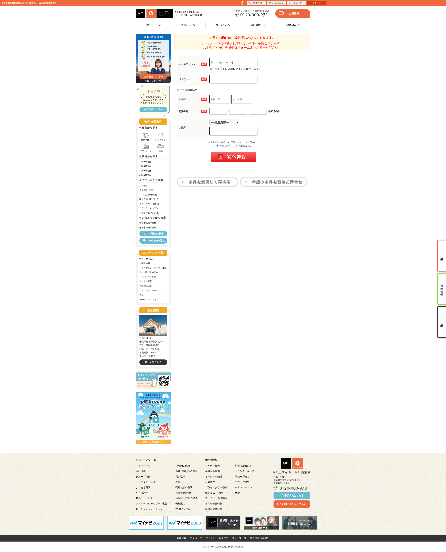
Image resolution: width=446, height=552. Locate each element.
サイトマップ (239, 538)
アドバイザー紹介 (147, 277)
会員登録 (294, 13)
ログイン (210, 538)
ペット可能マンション (149, 213)
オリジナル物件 (213, 476)
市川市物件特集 (213, 503)
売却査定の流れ (184, 492)
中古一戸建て (242, 482)
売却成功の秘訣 (184, 487)
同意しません (244, 146)
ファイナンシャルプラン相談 (153, 268)
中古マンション (243, 487)
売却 (141, 295)
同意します (224, 146)
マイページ (196, 538)
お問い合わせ (292, 25)
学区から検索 (157, 233)
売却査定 (180, 503)
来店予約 (297, 3)
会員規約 (223, 538)
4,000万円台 (145, 175)
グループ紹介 (143, 476)
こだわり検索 (212, 465)
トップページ (143, 465)
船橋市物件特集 (213, 509)
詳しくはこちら (153, 362)
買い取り (180, 476)
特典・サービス (146, 259)
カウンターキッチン (148, 208)
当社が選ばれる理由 (148, 272)
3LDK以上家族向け (148, 194)
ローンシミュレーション (150, 290)
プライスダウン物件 (216, 487)
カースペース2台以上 (149, 203)
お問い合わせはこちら (294, 504)
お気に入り (277, 3)
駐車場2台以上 (243, 465)
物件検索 (257, 3)
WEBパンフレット (148, 299)
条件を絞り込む (157, 240)
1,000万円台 (145, 161)
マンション (146, 151)
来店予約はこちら (294, 495)
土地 (160, 151)
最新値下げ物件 (146, 190)
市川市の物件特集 (147, 223)
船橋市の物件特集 (147, 227)
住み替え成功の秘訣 (186, 498)
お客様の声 (144, 263)
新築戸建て (146, 140)
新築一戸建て (242, 476)
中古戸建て (160, 140)
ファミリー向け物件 (216, 498)
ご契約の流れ (145, 286)
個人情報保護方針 (260, 538)
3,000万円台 (145, 171)
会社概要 (141, 471)
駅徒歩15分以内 (214, 492)
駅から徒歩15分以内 (149, 199)
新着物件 (143, 185)
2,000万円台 (145, 166)
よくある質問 (145, 281)
